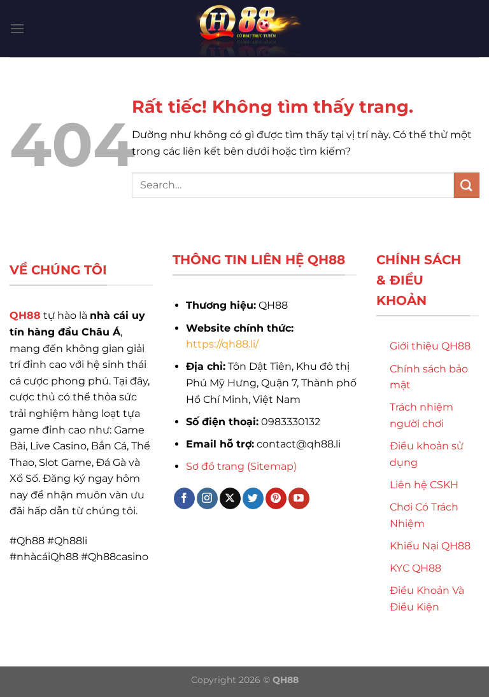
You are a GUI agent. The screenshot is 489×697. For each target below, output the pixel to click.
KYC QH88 (415, 568)
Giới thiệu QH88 (430, 346)
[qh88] (244, 29)
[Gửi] (466, 184)
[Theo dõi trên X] (230, 498)
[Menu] (17, 28)
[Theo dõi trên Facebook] (184, 498)
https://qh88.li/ (222, 344)
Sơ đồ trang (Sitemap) (241, 466)
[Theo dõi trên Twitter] (253, 498)
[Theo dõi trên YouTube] (298, 498)
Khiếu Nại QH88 (430, 546)
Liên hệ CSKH (424, 485)
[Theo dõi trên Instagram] (207, 498)
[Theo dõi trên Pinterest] (276, 498)
